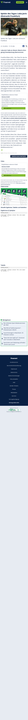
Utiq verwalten (14, 379)
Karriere (14, 396)
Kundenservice (14, 362)
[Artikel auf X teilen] (26, 46)
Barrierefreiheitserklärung (14, 365)
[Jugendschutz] (14, 409)
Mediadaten (14, 392)
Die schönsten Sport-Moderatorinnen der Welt (14, 324)
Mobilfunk (20, 2)
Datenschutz (14, 372)
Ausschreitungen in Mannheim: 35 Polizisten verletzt (13, 334)
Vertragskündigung (14, 399)
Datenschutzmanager (14, 375)
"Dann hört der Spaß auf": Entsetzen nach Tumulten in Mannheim (14, 338)
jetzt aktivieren (7, 108)
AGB (14, 382)
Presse (14, 389)
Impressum (14, 369)
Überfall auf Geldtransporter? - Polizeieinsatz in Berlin (12, 329)
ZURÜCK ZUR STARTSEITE (19, 156)
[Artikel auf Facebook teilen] (24, 46)
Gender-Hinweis (14, 385)
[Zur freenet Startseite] (5, 1)
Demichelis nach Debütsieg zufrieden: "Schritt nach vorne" (14, 343)
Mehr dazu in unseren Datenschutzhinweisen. (15, 118)
